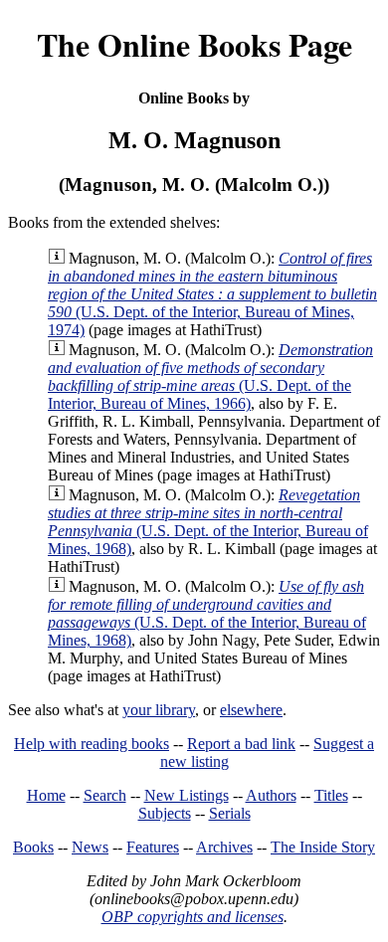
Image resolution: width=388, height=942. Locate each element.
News (90, 847)
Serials (230, 813)
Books (33, 847)
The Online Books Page (194, 44)
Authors (271, 795)
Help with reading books (91, 743)
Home (46, 795)
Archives (224, 847)
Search (105, 795)
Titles (331, 795)
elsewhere (251, 709)
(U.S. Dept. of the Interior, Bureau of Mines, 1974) (212, 294)
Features (152, 847)
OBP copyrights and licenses (192, 916)
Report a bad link (241, 743)
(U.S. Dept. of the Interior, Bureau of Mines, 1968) (208, 521)
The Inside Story (323, 847)
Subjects (164, 813)
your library (158, 709)
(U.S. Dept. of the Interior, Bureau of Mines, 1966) (210, 376)
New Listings (186, 795)
